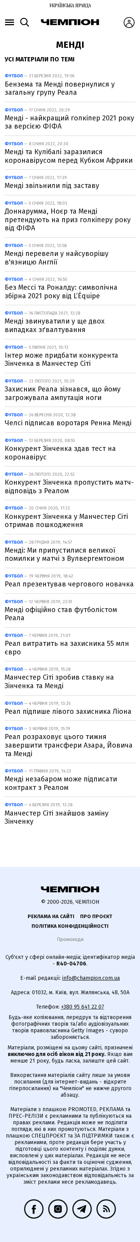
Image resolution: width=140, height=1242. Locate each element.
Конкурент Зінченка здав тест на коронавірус (60, 452)
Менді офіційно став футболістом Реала (61, 614)
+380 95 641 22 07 (82, 1007)
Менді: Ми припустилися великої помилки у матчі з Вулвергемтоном (64, 554)
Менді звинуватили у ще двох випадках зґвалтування (55, 325)
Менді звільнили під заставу (52, 185)
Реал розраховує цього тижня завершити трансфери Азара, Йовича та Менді (69, 745)
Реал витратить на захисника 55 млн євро (67, 647)
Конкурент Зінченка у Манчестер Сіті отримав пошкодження (66, 520)
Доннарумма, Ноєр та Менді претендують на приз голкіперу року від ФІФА (68, 219)
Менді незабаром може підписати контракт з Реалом (61, 783)
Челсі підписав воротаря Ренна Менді (68, 423)
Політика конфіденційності (70, 926)
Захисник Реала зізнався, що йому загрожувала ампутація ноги (63, 393)
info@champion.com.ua (91, 978)
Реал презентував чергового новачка (69, 584)
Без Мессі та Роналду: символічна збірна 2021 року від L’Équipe (61, 291)
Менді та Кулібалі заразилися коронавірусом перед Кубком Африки (69, 156)
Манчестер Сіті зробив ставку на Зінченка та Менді (59, 681)
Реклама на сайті (51, 916)
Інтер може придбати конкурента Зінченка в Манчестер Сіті (61, 359)
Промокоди (70, 939)
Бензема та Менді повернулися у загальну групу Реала (60, 88)
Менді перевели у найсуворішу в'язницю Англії (56, 257)
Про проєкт (96, 916)
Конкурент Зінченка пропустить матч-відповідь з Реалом (69, 486)
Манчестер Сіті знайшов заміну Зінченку (56, 817)
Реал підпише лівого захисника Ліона (68, 711)
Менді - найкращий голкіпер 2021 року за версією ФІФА (69, 122)
